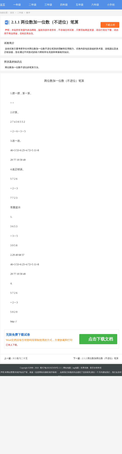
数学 (28, 13)
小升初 (111, 4)
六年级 (95, 4)
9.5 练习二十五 (20, 358)
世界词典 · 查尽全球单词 (91, 368)
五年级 (79, 4)
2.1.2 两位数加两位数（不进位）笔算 (100, 358)
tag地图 (76, 368)
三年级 (48, 4)
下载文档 (110, 25)
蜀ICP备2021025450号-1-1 (50, 368)
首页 (2, 4)
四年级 (64, 4)
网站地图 (67, 368)
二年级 (32, 4)
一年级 (17, 4)
